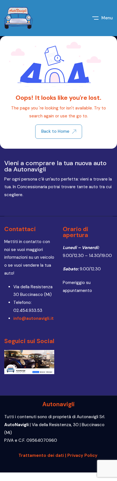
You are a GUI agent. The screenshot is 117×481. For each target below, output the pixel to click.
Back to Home (55, 131)
